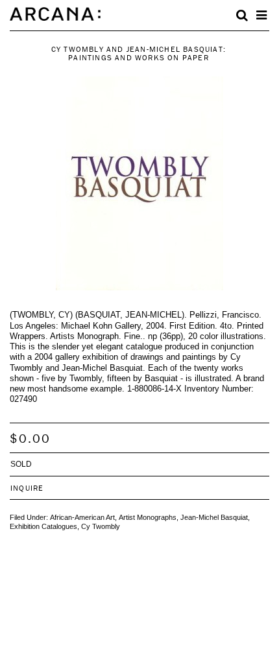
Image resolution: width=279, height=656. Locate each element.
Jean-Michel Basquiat (214, 517)
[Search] (242, 15)
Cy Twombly (100, 526)
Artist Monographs (147, 517)
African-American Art (82, 517)
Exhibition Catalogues (43, 526)
